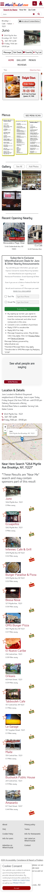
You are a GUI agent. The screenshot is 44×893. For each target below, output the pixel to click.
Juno (9, 498)
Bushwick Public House (20, 777)
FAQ (4, 829)
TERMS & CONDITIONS (21, 880)
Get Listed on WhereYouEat (29, 839)
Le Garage (12, 726)
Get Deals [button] (17, 52)
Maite (9, 752)
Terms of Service (17, 338)
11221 (4, 26)
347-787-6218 (10, 41)
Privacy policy (29, 824)
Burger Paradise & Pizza (21, 574)
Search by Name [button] (10, 10)
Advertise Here (35, 70)
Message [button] (7, 52)
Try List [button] (38, 52)
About (4, 824)
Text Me (11, 296)
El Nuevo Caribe (16, 650)
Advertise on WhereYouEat (7, 846)
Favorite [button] (28, 52)
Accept (16, 888)
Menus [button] (32, 60)
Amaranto (12, 802)
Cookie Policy (7, 834)
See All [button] (19, 166)
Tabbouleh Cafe (15, 701)
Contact (27, 845)
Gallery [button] (21, 60)
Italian (11, 23)
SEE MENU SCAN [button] (33, 115)
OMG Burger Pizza (17, 625)
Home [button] (11, 60)
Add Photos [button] (34, 166)
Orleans (10, 676)
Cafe (4, 23)
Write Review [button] (13, 382)
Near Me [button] (22, 10)
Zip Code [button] (31, 10)
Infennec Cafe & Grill (18, 549)
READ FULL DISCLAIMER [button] (22, 291)
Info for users (7, 838)
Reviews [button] (22, 64)
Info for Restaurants (32, 834)
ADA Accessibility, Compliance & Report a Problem (22, 860)
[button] (34, 3)
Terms (27, 829)
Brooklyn (6, 21)
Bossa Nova (13, 600)
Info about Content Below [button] (30, 21)
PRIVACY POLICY (19, 883)
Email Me (11, 302)
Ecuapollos (12, 524)
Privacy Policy (33, 335)
